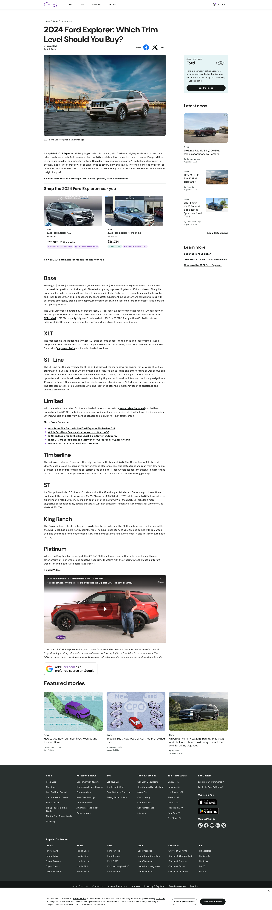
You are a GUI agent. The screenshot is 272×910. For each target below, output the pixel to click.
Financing (50, 821)
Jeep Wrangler (145, 850)
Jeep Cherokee (145, 871)
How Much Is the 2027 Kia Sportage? (191, 178)
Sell (82, 4)
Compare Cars (83, 792)
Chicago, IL (173, 781)
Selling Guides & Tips (117, 797)
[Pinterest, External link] (223, 825)
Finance (112, 4)
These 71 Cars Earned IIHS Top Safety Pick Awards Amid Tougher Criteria (89, 439)
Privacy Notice (79, 898)
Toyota (49, 845)
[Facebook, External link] (206, 825)
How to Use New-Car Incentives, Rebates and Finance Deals (70, 740)
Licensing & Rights (153, 886)
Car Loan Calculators (147, 781)
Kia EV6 (202, 871)
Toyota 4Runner (54, 871)
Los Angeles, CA (175, 792)
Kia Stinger (204, 861)
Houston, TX (174, 787)
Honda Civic (82, 856)
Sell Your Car (113, 781)
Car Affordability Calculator (150, 787)
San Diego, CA (174, 818)
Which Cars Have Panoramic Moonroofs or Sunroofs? (78, 432)
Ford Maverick (114, 850)
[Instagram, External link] (217, 825)
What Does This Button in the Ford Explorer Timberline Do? (81, 428)
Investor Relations (116, 886)
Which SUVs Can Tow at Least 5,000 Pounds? (73, 443)
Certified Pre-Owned (56, 792)
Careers (136, 886)
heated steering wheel (132, 408)
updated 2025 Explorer (60, 153)
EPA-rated (50, 318)
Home (47, 21)
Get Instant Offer (115, 787)
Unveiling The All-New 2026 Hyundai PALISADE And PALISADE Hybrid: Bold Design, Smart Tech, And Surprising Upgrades (197, 742)
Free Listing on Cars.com (119, 792)
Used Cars (51, 781)
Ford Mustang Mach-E (118, 866)
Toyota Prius (52, 856)
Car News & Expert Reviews (89, 787)
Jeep (140, 845)
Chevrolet (173, 845)
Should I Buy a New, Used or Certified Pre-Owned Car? (136, 740)
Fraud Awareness (177, 886)
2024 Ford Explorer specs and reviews (205, 259)
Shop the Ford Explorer (197, 253)
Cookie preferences (184, 901)
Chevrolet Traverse (177, 861)
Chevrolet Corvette (177, 850)
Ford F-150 (112, 861)
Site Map (141, 812)
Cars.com (160, 898)
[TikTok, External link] (200, 825)
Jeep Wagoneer (145, 861)
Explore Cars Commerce (210, 781)
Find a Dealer (52, 802)
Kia (200, 845)
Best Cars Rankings (85, 797)
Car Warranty (143, 797)
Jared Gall (52, 45)
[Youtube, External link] (212, 825)
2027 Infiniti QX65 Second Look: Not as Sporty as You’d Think (193, 209)
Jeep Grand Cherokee (149, 856)
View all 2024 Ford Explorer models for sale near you (74, 259)
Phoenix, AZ (173, 797)
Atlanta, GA (173, 802)
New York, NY (174, 812)
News (55, 21)
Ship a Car (142, 792)
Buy (70, 4)
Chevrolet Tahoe (176, 866)
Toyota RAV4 (52, 850)
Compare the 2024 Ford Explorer (203, 265)
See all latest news (217, 232)
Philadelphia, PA (175, 807)
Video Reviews (83, 812)
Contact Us (97, 886)
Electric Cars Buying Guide (59, 816)
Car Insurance (144, 802)
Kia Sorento (204, 856)
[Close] (268, 890)
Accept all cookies (212, 901)
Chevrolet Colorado (178, 871)
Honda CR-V (83, 850)
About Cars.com (80, 886)
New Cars (50, 787)
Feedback (195, 886)
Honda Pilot (82, 866)
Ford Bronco (113, 856)
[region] (136, 899)
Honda (80, 845)
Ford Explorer (114, 871)
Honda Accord (83, 861)
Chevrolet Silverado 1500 (180, 856)
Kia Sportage (205, 850)
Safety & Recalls (84, 802)
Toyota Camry (53, 866)
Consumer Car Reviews (87, 781)
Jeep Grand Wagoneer (149, 866)
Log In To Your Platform (209, 787)
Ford (109, 845)
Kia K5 (202, 866)
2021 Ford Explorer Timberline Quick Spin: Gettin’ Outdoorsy (82, 435)
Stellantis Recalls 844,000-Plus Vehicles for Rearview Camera (202, 152)
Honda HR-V (83, 871)
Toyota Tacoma (53, 861)
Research (96, 4)
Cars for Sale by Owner (57, 797)
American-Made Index (87, 807)
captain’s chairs (66, 348)
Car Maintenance (145, 807)
